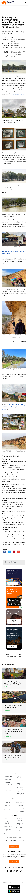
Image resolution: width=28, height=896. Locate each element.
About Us (8, 802)
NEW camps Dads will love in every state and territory (14, 756)
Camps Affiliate (8, 810)
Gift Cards (20, 780)
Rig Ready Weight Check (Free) (20, 793)
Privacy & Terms (20, 828)
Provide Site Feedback (20, 819)
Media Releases (20, 802)
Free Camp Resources (20, 788)
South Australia (9, 33)
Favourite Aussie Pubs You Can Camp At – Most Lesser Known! (13, 731)
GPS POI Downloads (20, 777)
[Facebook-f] (7, 870)
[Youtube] (10, 870)
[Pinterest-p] (14, 870)
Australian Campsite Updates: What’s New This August (14, 683)
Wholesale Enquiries (8, 806)
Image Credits (20, 808)
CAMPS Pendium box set (8, 407)
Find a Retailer (8, 834)
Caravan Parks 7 (8, 785)
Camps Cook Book (8, 791)
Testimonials (20, 805)
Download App (8, 776)
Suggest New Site (20, 824)
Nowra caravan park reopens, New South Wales (14, 707)
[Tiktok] (20, 870)
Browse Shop (8, 779)
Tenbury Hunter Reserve (17, 94)
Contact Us (20, 831)
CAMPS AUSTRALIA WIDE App (17, 405)
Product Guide (7, 826)
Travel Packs (8, 787)
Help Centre (8, 819)
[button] (25, 3)
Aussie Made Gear (20, 784)
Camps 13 (7, 782)
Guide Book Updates (8, 830)
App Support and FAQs (8, 822)
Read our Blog (20, 811)
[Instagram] (17, 870)
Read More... (7, 687)
